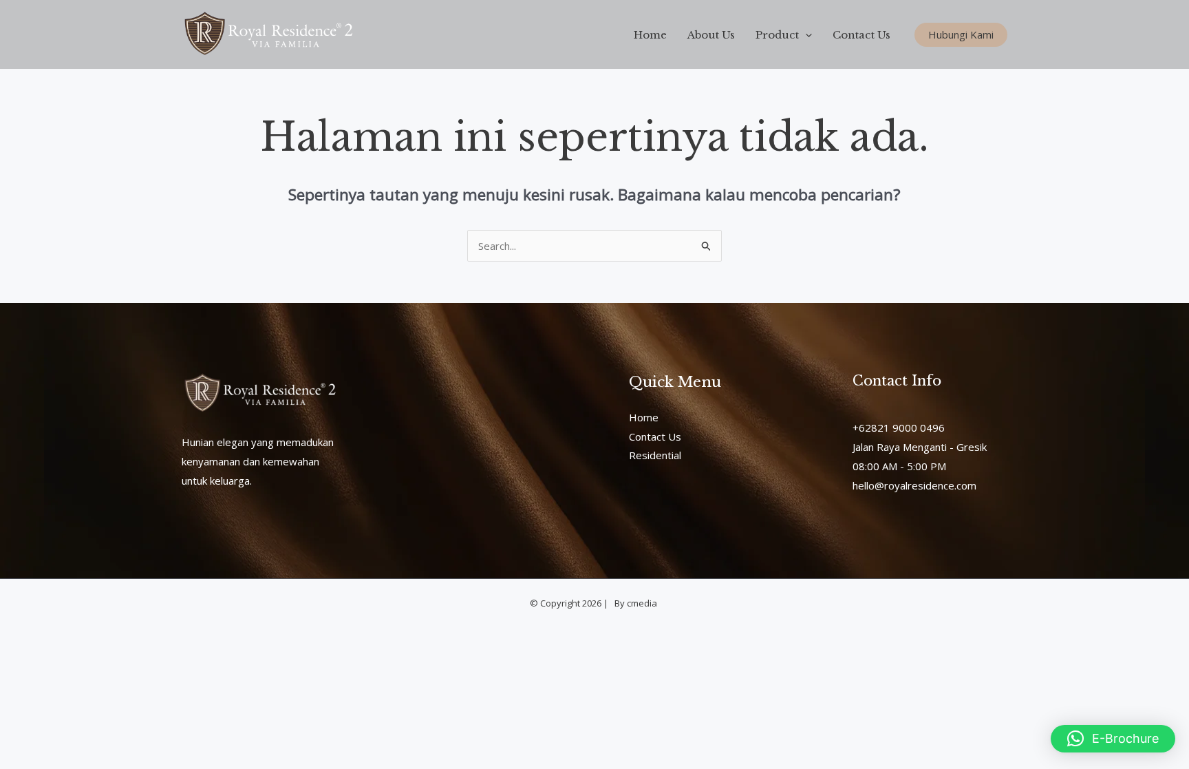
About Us (711, 34)
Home (650, 34)
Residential (655, 455)
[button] (805, 35)
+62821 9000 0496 (899, 427)
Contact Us (861, 34)
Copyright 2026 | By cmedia (599, 603)
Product (777, 34)
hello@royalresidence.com (914, 485)
